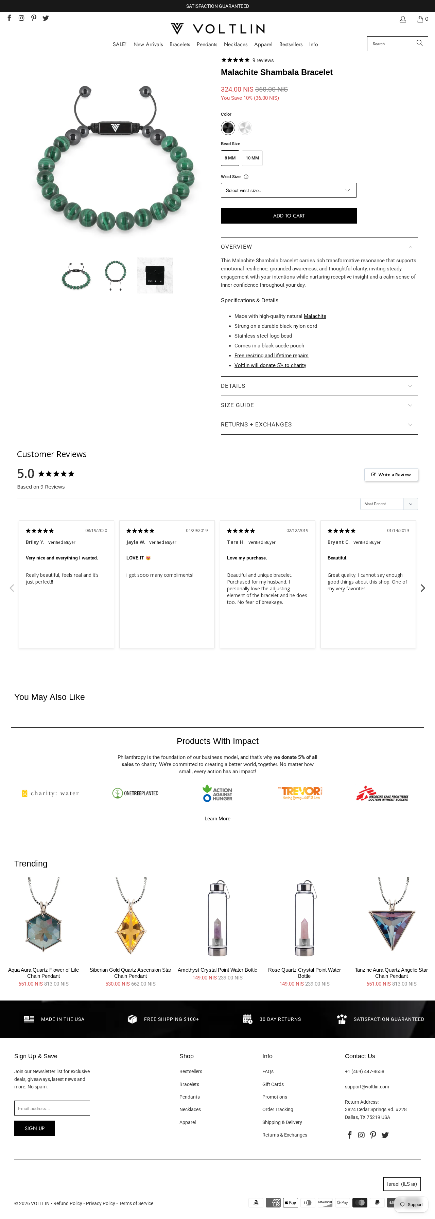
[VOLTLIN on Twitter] (45, 19)
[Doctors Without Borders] (382, 793)
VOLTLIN (40, 1203)
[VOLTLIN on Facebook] (9, 19)
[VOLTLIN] (217, 29)
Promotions (274, 1097)
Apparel (187, 1122)
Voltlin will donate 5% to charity (270, 365)
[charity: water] (52, 793)
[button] (313, 44)
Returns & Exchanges (284, 1135)
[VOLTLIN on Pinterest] (33, 19)
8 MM (230, 157)
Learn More (217, 819)
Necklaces (190, 1109)
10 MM (252, 157)
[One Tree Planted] (135, 793)
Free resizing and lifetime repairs (271, 356)
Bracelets (189, 1084)
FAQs (268, 1071)
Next (423, 584)
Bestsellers (190, 1071)
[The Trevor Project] (300, 793)
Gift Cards (273, 1084)
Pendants (189, 1097)
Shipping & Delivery (282, 1122)
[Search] (419, 43)
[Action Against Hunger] (217, 793)
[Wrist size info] (246, 176)
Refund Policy (67, 1203)
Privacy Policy (100, 1203)
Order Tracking (277, 1109)
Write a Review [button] (395, 475)
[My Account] (402, 19)
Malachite (315, 316)
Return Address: (362, 1102)
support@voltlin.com (367, 1086)
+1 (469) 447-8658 (364, 1071)
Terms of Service (136, 1203)
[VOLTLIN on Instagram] (21, 19)
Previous (11, 584)
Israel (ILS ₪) (402, 1184)
